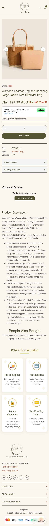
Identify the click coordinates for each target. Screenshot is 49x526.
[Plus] (44, 128)
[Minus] (5, 128)
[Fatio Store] (24, 7)
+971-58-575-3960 (9, 466)
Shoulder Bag (17, 151)
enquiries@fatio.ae (10, 470)
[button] (43, 49)
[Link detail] (4, 477)
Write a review (25, 198)
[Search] (40, 7)
